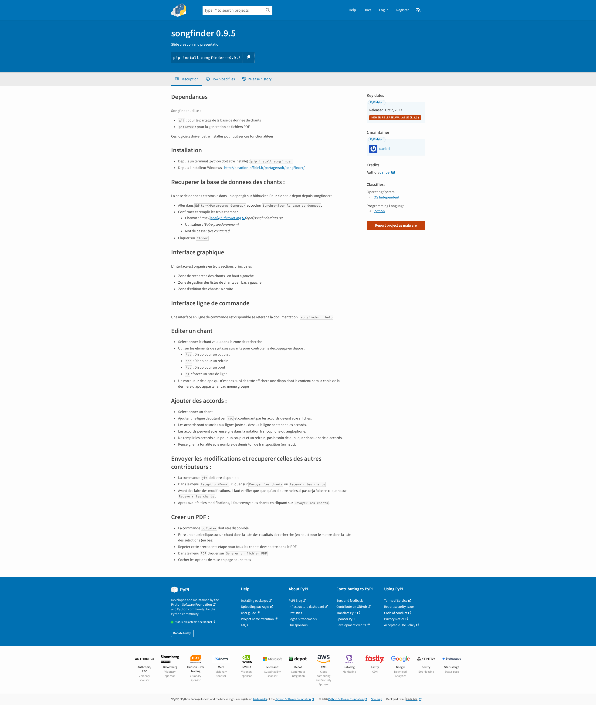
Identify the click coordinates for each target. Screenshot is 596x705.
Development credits (351, 625)
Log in (384, 10)
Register (402, 10)
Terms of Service (395, 600)
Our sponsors (298, 625)
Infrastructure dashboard (306, 606)
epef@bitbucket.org (225, 218)
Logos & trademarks (303, 619)
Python (379, 211)
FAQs (244, 625)
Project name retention (257, 619)
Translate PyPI (346, 613)
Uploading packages (255, 606)
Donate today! (182, 633)
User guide (248, 613)
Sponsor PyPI (345, 619)
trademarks (260, 699)
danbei (384, 172)
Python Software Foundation (191, 604)
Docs (367, 10)
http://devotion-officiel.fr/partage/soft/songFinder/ (264, 167)
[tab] (186, 79)
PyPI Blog (295, 600)
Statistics (295, 613)
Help (352, 10)
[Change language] (419, 10)
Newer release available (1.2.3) (395, 117)
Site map (376, 699)
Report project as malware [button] (396, 225)
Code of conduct (395, 613)
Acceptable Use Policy (399, 625)
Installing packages (254, 600)
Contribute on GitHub (351, 606)
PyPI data (376, 102)
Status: (193, 622)
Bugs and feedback (349, 600)
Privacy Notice (394, 619)
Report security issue (399, 606)
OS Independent (386, 197)
